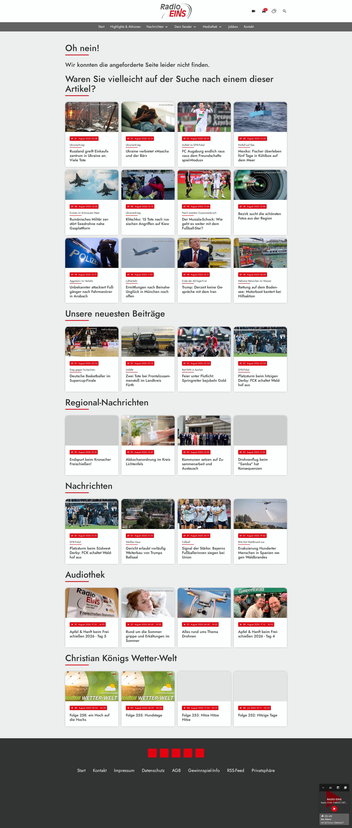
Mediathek (210, 26)
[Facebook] (76, 11)
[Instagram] (83, 11)
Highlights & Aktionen (125, 26)
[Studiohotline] (98, 11)
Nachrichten (155, 26)
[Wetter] (274, 11)
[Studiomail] (91, 11)
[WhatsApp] (69, 11)
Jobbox (233, 26)
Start (101, 26)
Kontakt (249, 26)
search (284, 11)
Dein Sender (183, 26)
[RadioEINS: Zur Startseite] (176, 11)
